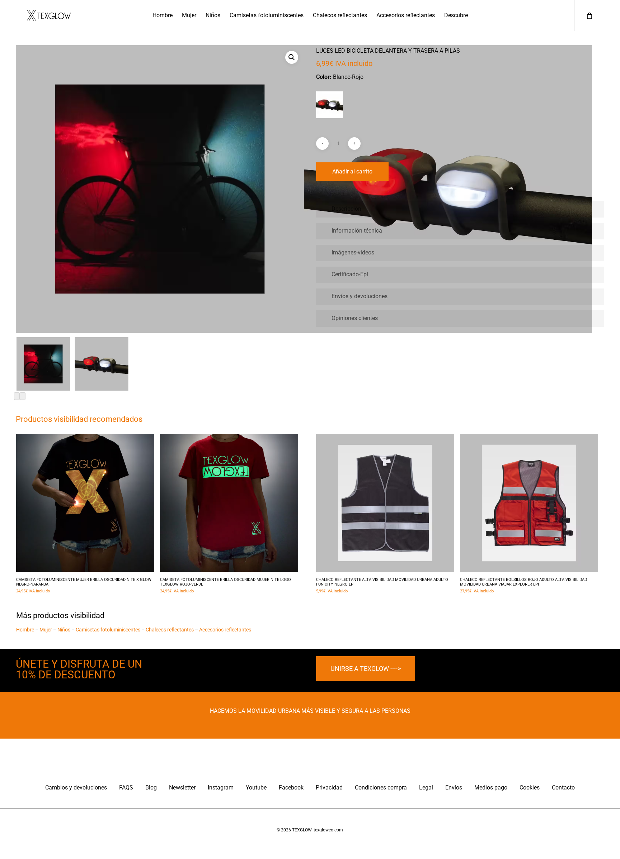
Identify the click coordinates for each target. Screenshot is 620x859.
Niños (63, 630)
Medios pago (490, 787)
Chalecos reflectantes (170, 630)
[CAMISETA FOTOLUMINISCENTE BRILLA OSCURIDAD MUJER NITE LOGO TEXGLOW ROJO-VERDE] (229, 503)
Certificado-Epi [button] (350, 274)
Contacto (563, 787)
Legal (426, 787)
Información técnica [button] (357, 230)
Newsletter (182, 787)
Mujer (45, 630)
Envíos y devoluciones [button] (360, 296)
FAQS (126, 787)
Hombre (25, 630)
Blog (151, 787)
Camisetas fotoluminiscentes (108, 630)
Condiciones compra (381, 787)
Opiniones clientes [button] (355, 318)
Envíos (453, 787)
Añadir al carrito (352, 171)
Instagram (221, 787)
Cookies (530, 787)
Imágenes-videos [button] (353, 252)
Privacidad (329, 787)
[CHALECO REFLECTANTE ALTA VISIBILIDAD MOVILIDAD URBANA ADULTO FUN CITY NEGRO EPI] (385, 503)
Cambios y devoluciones (76, 787)
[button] (291, 57)
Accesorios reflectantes (225, 630)
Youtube (256, 787)
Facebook (291, 787)
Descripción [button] (346, 208)
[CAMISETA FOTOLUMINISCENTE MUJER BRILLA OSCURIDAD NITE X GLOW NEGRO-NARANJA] (85, 503)
